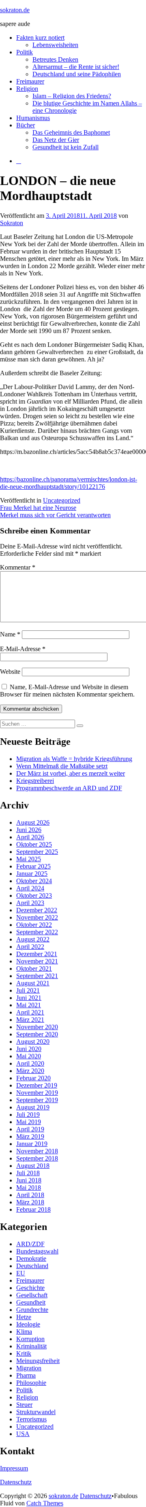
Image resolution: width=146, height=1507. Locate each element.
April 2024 (30, 888)
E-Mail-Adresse (22, 648)
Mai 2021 (28, 1005)
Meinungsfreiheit (38, 1360)
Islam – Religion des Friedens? (71, 95)
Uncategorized (61, 500)
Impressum (14, 1468)
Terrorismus (31, 1419)
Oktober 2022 (34, 924)
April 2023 (30, 902)
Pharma (26, 1375)
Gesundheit (30, 1302)
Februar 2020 (33, 1078)
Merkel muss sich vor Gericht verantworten (55, 515)
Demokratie (31, 1258)
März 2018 (30, 1202)
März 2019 (30, 1136)
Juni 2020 (28, 1048)
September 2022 (37, 932)
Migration (28, 1368)
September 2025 (37, 851)
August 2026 (32, 822)
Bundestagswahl (37, 1251)
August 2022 (32, 939)
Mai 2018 (28, 1187)
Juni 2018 (28, 1180)
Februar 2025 (33, 866)
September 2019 (37, 1099)
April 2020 (30, 1063)
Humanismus (33, 117)
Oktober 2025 (34, 844)
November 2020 (37, 1026)
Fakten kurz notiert (40, 37)
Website (10, 671)
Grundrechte (32, 1309)
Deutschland (32, 1265)
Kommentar (17, 567)
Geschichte (30, 1287)
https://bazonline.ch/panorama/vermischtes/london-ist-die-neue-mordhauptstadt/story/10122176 (68, 483)
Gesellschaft (31, 1295)
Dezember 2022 (36, 910)
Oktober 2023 (34, 895)
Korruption (30, 1338)
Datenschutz (16, 1482)
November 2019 (37, 1092)
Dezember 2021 (36, 953)
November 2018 (37, 1151)
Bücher (25, 125)
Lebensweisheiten (55, 44)
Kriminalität (31, 1346)
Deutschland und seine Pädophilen (76, 74)
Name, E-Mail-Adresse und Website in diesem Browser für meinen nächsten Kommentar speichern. (67, 691)
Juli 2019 (28, 1114)
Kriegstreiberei (35, 780)
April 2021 (30, 1012)
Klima (24, 1331)
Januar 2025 (31, 873)
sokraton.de (15, 9)
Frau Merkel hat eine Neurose (38, 507)
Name (10, 634)
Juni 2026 (28, 829)
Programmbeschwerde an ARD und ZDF (69, 788)
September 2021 (37, 975)
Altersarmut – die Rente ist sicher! (75, 66)
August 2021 (32, 983)
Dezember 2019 (36, 1085)
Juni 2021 (28, 997)
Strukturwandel (36, 1411)
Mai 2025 (28, 859)
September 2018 (37, 1158)
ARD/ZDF (30, 1243)
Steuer (24, 1404)
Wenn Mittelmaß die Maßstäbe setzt (61, 766)
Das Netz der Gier (55, 139)
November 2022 (37, 917)
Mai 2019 (28, 1121)
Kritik (23, 1353)
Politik (24, 52)
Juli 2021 (28, 990)
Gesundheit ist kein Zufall (65, 147)
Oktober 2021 (34, 968)
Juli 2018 (28, 1172)
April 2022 (30, 946)
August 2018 (32, 1165)
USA (23, 1433)
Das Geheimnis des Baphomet (71, 132)
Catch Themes (44, 1503)
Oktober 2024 (34, 880)
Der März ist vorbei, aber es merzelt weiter (70, 773)
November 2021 (37, 961)
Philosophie (31, 1382)
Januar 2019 (31, 1143)
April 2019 (30, 1129)
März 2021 (30, 1019)
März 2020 (30, 1070)
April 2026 (30, 837)
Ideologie (28, 1324)
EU (20, 1273)
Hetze (23, 1317)
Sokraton (11, 222)
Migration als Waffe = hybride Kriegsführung (74, 758)
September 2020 (37, 1034)
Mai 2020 (28, 1056)
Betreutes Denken (55, 59)
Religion (27, 88)
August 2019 (32, 1107)
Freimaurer (30, 81)
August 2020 (32, 1041)
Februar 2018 (33, 1209)
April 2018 (30, 1194)
